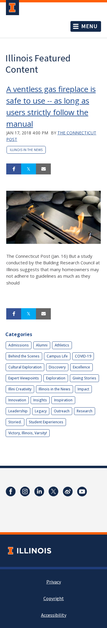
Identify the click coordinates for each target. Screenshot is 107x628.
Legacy (41, 411)
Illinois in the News (26, 150)
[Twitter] (53, 491)
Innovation (17, 400)
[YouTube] (82, 491)
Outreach (62, 411)
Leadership (18, 411)
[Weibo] (67, 491)
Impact (83, 389)
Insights (40, 400)
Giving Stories (84, 378)
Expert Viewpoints (23, 378)
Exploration (55, 378)
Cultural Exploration (25, 367)
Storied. (15, 422)
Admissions (18, 345)
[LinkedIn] (39, 491)
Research (84, 411)
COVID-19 (83, 356)
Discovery (57, 367)
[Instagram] (25, 491)
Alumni (42, 345)
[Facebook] (10, 491)
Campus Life (57, 356)
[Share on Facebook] (13, 169)
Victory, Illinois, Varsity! (27, 432)
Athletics (62, 345)
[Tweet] (28, 169)
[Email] (43, 169)
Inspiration (63, 400)
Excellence (81, 367)
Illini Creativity (20, 389)
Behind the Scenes (24, 356)
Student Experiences (46, 422)
